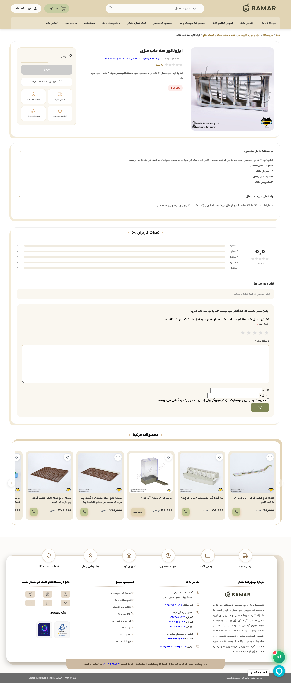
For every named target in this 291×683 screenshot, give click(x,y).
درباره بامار (71, 23)
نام (265, 390)
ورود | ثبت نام (23, 8)
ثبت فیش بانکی (136, 23)
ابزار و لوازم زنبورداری (248, 35)
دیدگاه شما (262, 341)
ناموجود (47, 69)
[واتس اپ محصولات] (30, 603)
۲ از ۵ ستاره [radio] (248, 333)
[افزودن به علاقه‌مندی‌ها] (270, 457)
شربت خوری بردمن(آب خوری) (156, 498)
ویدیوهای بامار (111, 23)
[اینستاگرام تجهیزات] (65, 594)
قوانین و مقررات (123, 621)
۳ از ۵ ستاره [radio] (254, 333)
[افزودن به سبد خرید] (236, 512)
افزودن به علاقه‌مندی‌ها (44, 82)
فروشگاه (268, 35)
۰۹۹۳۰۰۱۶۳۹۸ (177, 627)
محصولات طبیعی (162, 23)
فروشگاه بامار (124, 642)
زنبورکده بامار (269, 23)
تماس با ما (51, 23)
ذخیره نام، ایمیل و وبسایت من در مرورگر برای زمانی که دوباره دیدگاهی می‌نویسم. (211, 400)
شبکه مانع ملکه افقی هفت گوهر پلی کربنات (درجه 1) (51, 500)
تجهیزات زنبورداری (122, 593)
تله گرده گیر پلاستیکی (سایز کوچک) (202, 498)
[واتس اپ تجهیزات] (47, 603)
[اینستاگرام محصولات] (47, 594)
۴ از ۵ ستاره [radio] (260, 333)
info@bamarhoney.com (173, 647)
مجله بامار (89, 23)
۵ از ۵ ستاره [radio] (266, 333)
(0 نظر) (159, 65)
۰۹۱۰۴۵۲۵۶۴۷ (177, 622)
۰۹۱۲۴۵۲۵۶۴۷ (175, 639)
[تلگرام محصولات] (65, 603)
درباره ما (128, 628)
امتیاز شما (262, 324)
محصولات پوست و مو (192, 23)
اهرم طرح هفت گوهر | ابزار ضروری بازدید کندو (254, 500)
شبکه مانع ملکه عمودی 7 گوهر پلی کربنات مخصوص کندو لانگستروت (101, 500)
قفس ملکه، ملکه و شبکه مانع (219, 35)
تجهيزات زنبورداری (222, 23)
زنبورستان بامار (124, 600)
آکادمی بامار (247, 23)
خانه (277, 35)
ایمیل (264, 395)
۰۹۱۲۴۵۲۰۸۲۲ (177, 617)
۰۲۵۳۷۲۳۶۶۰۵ (173, 605)
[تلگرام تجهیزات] (30, 594)
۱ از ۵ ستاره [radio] (242, 333)
